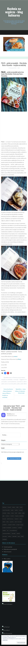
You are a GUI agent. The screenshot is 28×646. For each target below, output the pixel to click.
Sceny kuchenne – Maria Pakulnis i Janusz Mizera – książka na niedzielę (7, 393)
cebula (13, 507)
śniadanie (5, 539)
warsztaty (5, 536)
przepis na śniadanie (7, 527)
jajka (23, 513)
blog (19, 359)
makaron (16, 518)
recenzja (20, 527)
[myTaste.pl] (5, 627)
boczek (9, 507)
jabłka (20, 513)
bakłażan (4, 507)
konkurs (7, 515)
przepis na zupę (19, 524)
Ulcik (19, 68)
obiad (4, 521)
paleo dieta (24, 383)
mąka (21, 518)
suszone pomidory (6, 533)
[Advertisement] (14, 126)
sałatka (4, 530)
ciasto (21, 507)
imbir (16, 513)
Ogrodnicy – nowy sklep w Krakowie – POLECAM (20, 391)
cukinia (16, 510)
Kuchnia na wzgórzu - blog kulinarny (14, 11)
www (15, 356)
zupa (19, 536)
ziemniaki (14, 536)
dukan (8, 513)
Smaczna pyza (7, 551)
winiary (9, 536)
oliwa (7, 521)
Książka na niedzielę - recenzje (9, 379)
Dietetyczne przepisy (19, 377)
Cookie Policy (5, 640)
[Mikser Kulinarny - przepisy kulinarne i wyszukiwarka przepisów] (8, 596)
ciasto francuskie (6, 510)
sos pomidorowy (13, 530)
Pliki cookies (7, 558)
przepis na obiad (11, 524)
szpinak (18, 533)
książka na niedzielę (19, 515)
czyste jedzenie (11, 381)
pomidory (5, 524)
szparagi (13, 533)
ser (7, 530)
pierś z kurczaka (18, 521)
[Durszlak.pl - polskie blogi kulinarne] (6, 630)
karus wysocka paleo (10, 383)
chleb (17, 507)
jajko (4, 515)
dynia (12, 513)
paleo (18, 383)
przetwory (14, 527)
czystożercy (20, 381)
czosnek (20, 510)
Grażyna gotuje (8, 547)
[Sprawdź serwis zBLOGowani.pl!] (7, 633)
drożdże (4, 513)
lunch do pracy (10, 518)
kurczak (4, 518)
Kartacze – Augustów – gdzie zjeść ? (17, 50)
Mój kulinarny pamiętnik (10, 549)
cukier (12, 510)
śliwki (22, 536)
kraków (12, 515)
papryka (11, 521)
